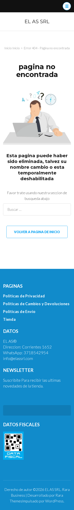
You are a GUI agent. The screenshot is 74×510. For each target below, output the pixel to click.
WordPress (54, 501)
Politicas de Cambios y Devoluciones (36, 303)
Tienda (9, 319)
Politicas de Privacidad (24, 296)
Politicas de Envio (19, 311)
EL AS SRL (37, 21)
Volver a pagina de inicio (37, 232)
